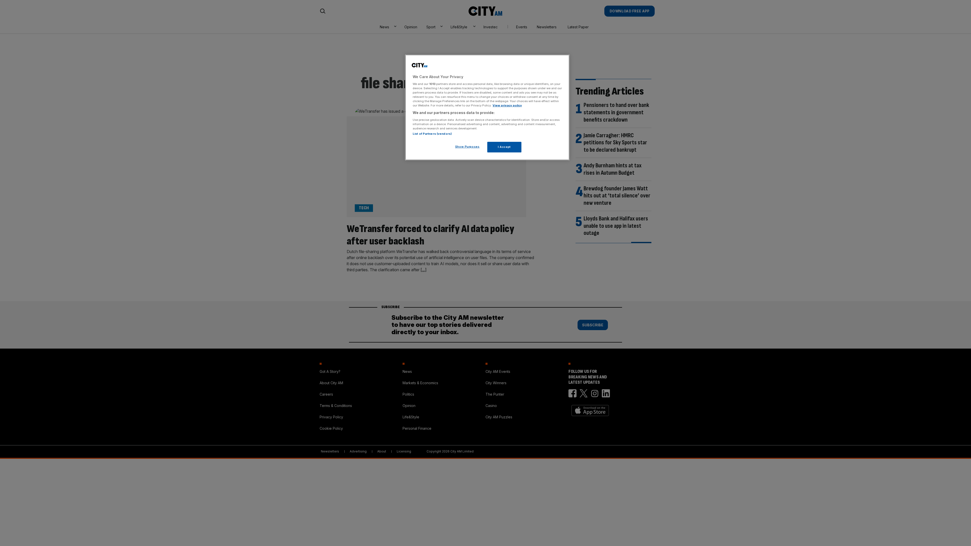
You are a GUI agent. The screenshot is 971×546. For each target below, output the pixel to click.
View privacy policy (507, 105)
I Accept (504, 147)
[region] (487, 107)
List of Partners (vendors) (432, 133)
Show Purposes (467, 146)
